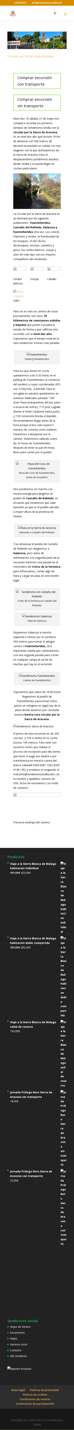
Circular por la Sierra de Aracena (30, 56)
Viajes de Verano (20, 1326)
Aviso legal (18, 1390)
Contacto (15, 1350)
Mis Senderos (18, 1356)
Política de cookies (35, 1394)
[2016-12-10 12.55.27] (37, 272)
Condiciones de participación (35, 1403)
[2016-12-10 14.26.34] (54, 272)
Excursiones (17, 1332)
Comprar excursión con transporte (34, 81)
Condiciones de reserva (35, 1399)
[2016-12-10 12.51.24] (20, 272)
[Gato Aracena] (20, 293)
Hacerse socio (19, 1344)
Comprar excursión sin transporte (34, 102)
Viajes (13, 1338)
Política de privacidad (44, 1390)
